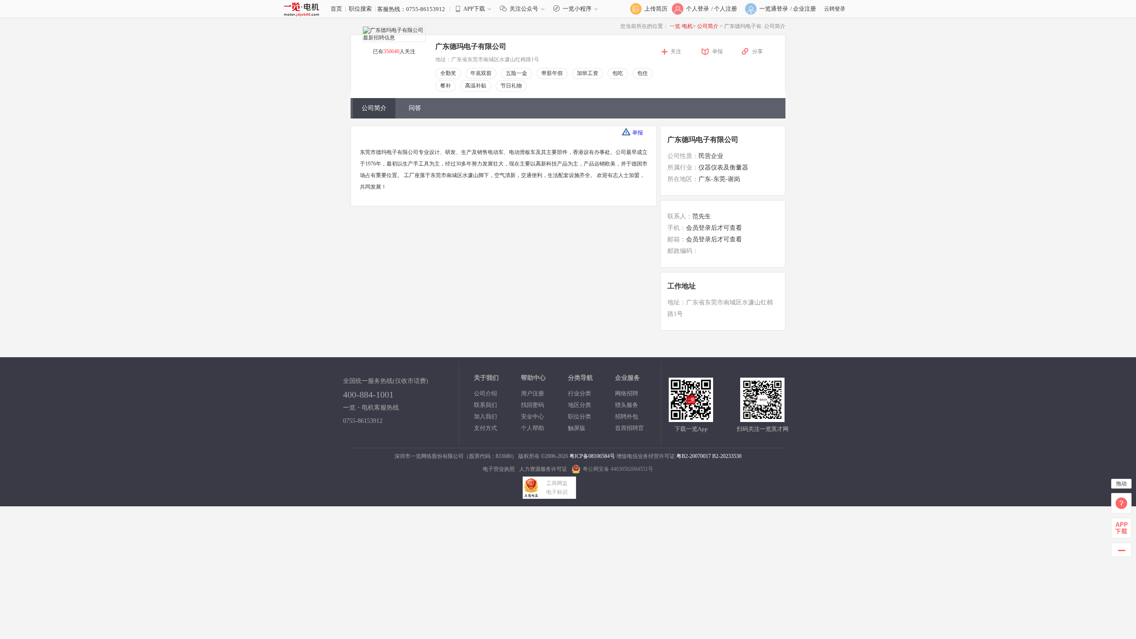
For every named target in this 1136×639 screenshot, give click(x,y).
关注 (676, 51)
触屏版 (576, 428)
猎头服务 (626, 405)
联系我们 (485, 405)
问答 (415, 108)
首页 (336, 8)
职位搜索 (360, 8)
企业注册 (804, 8)
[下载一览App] (691, 418)
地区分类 (579, 405)
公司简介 (708, 26)
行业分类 (579, 393)
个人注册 (725, 8)
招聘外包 (626, 416)
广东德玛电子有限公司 (702, 139)
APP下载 (474, 8)
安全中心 (532, 416)
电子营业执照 (499, 469)
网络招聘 (626, 393)
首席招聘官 (629, 428)
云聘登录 (834, 9)
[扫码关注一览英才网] (762, 418)
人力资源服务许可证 (543, 469)
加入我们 (485, 416)
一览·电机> (683, 26)
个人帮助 (532, 428)
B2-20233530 (727, 456)
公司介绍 (485, 393)
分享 (757, 51)
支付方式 (485, 428)
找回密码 (532, 405)
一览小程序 (577, 8)
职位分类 (579, 416)
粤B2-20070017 (693, 456)
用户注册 (532, 393)
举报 (717, 51)
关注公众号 (523, 8)
